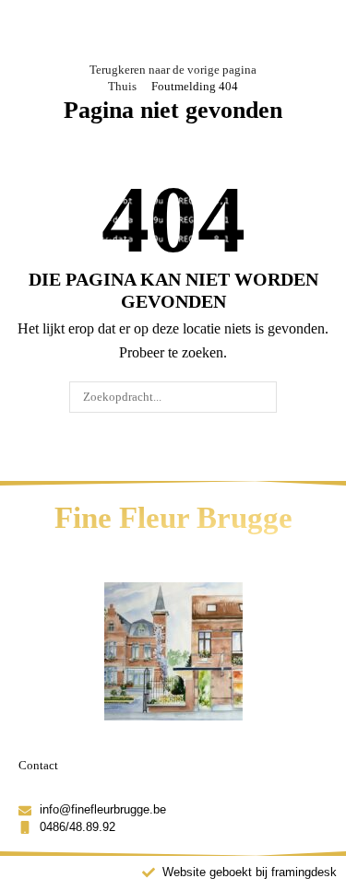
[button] (39, 31)
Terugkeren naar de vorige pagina (173, 69)
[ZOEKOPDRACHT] (260, 397)
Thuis (122, 86)
